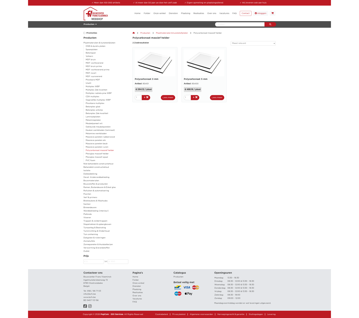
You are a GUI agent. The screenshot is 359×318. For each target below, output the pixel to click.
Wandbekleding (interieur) (96, 211)
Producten (145, 33)
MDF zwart (91, 73)
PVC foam (90, 160)
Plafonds (87, 214)
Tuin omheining (90, 234)
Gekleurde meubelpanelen (98, 127)
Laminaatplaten (93, 117)
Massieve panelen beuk (97, 144)
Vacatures (137, 299)
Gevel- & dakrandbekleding (96, 177)
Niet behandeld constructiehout (98, 164)
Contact (246, 13)
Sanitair (87, 204)
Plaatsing (137, 289)
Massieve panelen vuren (97, 147)
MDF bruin (91, 60)
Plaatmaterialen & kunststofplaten (99, 43)
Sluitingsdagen (256, 314)
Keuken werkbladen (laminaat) (100, 130)
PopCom (105, 314)
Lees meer (168, 97)
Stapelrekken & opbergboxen (97, 224)
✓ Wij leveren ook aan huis (253, 3)
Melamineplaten (93, 120)
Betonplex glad (93, 107)
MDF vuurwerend (94, 76)
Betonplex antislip (94, 110)
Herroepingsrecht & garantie (230, 314)
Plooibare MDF (93, 80)
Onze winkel (138, 283)
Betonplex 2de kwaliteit (97, 113)
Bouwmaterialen (91, 181)
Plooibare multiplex (95, 103)
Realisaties (138, 292)
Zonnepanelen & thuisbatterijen (98, 244)
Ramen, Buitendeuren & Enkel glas (99, 187)
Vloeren (87, 218)
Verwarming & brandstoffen (96, 248)
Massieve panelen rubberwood (100, 137)
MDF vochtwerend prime (97, 70)
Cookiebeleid (161, 314)
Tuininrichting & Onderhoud (96, 231)
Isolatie (86, 171)
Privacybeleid (178, 314)
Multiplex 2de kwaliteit (96, 90)
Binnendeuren (89, 207)
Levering (271, 314)
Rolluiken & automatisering (96, 191)
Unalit (88, 83)
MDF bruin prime (94, 66)
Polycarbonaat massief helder (100, 150)
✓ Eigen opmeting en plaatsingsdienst (204, 3)
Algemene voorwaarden (201, 314)
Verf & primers (90, 197)
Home (135, 277)
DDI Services (117, 314)
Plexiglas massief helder (97, 154)
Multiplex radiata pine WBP (99, 93)
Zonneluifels (89, 241)
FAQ (135, 302)
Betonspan (91, 53)
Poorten (87, 194)
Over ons (137, 296)
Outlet (86, 251)
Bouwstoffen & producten (95, 184)
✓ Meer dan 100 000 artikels (106, 3)
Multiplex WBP (93, 87)
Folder (136, 280)
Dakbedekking (90, 174)
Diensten (137, 286)
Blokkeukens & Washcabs (95, 201)
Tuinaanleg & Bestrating (94, 228)
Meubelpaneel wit (94, 123)
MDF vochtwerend (94, 63)
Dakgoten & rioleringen (94, 238)
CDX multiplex (92, 97)
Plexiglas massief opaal (97, 157)
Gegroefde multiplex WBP (98, 100)
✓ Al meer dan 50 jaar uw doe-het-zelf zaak (155, 3)
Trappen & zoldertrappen (95, 221)
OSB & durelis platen (95, 46)
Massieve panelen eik (96, 140)
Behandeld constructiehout (96, 167)
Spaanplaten (91, 50)
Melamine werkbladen (96, 134)
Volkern (89, 56)
